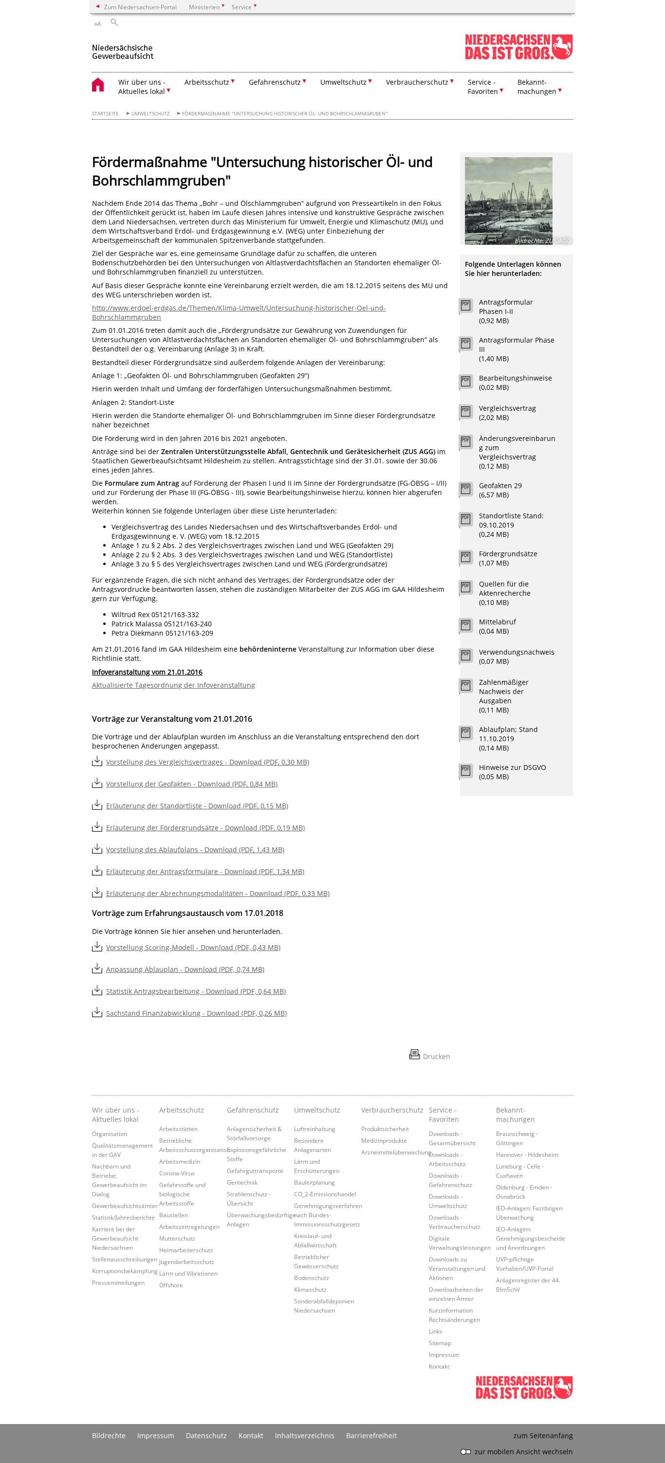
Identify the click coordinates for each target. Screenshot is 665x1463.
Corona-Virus (177, 1173)
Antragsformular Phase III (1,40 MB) (516, 349)
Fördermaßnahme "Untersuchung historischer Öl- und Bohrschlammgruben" (285, 113)
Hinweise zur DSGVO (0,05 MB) (512, 772)
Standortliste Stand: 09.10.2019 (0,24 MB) (511, 525)
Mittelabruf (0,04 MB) (497, 626)
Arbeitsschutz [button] (207, 82)
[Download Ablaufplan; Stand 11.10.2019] (471, 735)
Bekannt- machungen (515, 1114)
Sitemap (440, 1343)
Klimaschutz (310, 1289)
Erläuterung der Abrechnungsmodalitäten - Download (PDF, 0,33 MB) (218, 893)
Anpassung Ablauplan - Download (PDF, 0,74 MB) (185, 969)
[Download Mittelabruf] (471, 628)
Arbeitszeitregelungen (189, 1226)
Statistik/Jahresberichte (123, 1217)
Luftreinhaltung (314, 1129)
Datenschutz (206, 1435)
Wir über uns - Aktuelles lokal (115, 1114)
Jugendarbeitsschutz (186, 1261)
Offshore (171, 1285)
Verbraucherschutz (392, 1110)
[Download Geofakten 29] (471, 491)
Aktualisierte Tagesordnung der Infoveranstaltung (173, 685)
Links (436, 1331)
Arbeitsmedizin (179, 1161)
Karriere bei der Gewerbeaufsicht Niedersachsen (115, 1238)
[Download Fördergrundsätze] (471, 559)
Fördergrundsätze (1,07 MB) (508, 558)
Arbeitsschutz (181, 1110)
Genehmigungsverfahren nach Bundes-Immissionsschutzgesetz (328, 1215)
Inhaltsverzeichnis (304, 1435)
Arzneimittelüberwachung (396, 1152)
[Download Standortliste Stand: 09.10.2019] (471, 521)
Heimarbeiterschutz (186, 1250)
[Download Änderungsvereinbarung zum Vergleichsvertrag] (471, 444)
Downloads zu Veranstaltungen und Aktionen (457, 1268)
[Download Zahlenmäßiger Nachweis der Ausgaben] (471, 688)
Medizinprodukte (384, 1140)
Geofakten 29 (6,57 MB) (500, 490)
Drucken (436, 1056)
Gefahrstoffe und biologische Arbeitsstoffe (182, 1194)
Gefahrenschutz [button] (275, 82)
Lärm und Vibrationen (188, 1273)
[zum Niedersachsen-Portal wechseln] (519, 57)
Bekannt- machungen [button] (536, 86)
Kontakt (439, 1366)
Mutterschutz (177, 1238)
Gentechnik (242, 1182)
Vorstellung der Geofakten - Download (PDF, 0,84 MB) (191, 783)
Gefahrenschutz (253, 1110)
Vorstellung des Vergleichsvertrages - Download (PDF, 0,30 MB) (207, 762)
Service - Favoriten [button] (483, 86)
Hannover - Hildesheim (527, 1154)
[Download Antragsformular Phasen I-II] (471, 308)
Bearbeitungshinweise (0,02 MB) (515, 382)
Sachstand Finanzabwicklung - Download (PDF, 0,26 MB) (196, 1013)
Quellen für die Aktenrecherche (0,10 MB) (505, 593)
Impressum (444, 1354)
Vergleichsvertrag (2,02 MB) (507, 412)
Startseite (105, 113)
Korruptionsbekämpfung (125, 1271)
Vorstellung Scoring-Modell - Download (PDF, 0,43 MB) (193, 947)
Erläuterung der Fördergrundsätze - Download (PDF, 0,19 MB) (205, 827)
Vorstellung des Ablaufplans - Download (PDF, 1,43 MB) (195, 849)
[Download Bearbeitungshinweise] (471, 384)
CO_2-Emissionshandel (325, 1194)
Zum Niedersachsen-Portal (140, 7)
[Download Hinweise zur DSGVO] (471, 773)
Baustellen (173, 1215)
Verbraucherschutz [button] (417, 82)
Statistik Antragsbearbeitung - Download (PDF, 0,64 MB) (196, 991)
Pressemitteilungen (118, 1282)
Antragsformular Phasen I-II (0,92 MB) (506, 311)
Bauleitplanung (314, 1182)
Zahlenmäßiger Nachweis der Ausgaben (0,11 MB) (504, 695)
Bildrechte (109, 1435)
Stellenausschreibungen (124, 1259)
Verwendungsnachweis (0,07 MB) (516, 656)
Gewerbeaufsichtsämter (125, 1205)
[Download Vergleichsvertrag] (471, 414)
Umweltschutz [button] (343, 82)
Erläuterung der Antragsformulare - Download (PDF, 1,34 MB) (205, 871)
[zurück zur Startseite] (123, 48)
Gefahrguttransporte (255, 1170)
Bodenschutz (311, 1277)
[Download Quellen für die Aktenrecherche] (471, 590)
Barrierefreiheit (371, 1435)
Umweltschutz (150, 113)
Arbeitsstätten (178, 1129)
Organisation (109, 1133)
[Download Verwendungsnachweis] (471, 658)
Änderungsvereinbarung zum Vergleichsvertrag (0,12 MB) (517, 452)
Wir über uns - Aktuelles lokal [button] (142, 86)
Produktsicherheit (385, 1129)
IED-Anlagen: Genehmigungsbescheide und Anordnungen (530, 1238)
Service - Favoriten (444, 1114)
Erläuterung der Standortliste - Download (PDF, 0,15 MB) (197, 805)
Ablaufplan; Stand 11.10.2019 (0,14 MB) (508, 738)
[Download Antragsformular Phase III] (471, 346)
